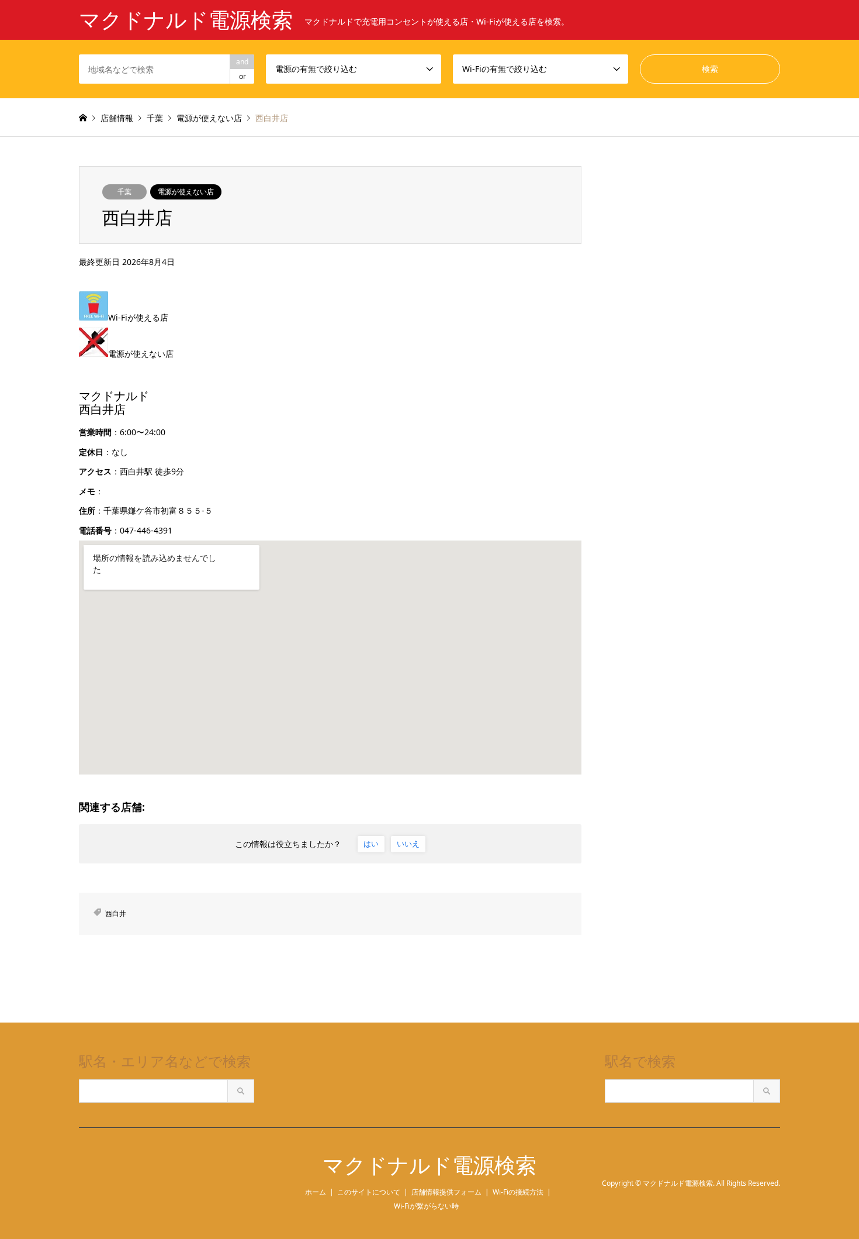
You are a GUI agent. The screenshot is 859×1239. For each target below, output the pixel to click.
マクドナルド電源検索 (429, 1166)
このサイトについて (368, 1192)
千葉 (124, 192)
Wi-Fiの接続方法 (518, 1192)
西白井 (115, 913)
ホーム (315, 1192)
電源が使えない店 (186, 192)
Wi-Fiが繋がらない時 (426, 1206)
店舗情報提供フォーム (446, 1192)
